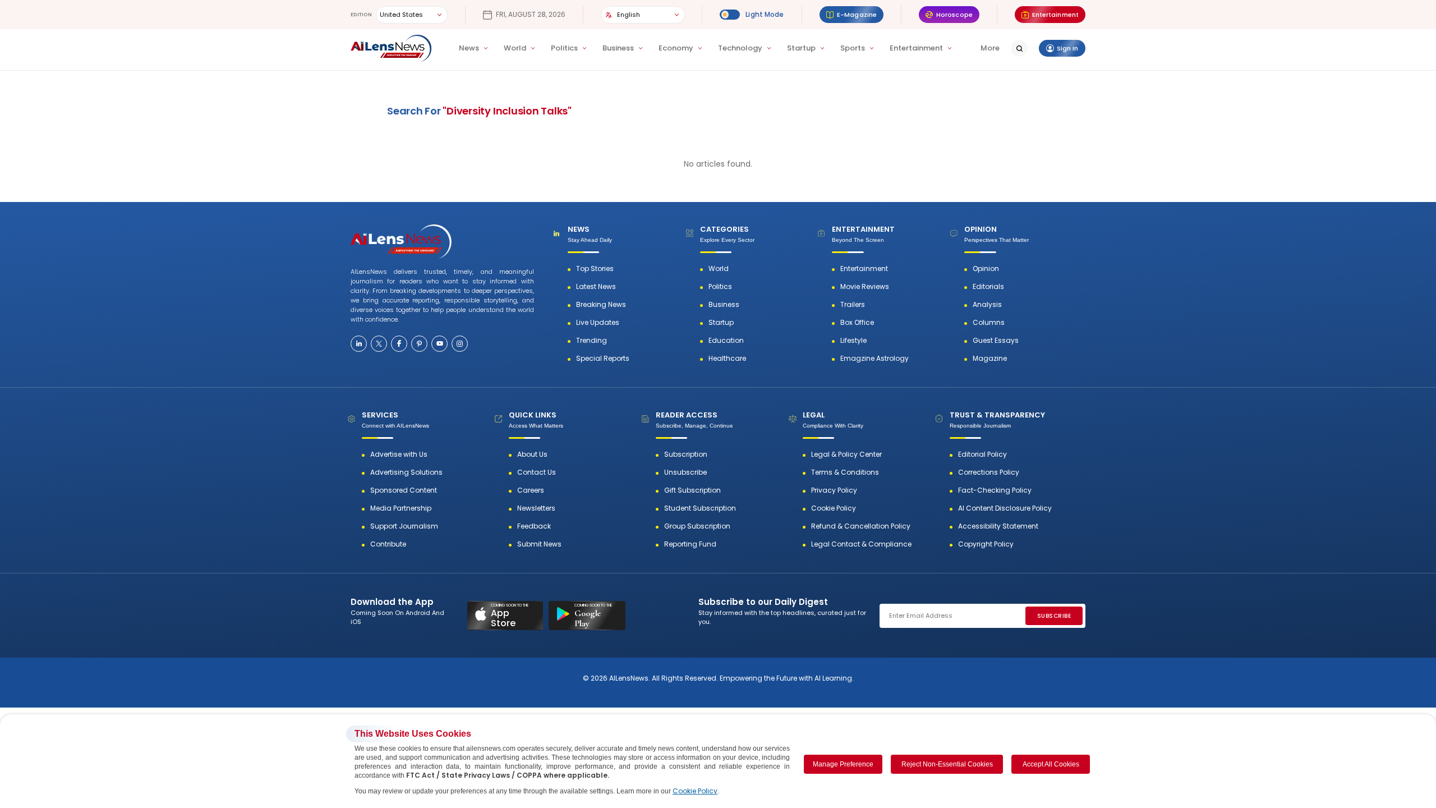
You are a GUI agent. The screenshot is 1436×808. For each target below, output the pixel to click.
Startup (801, 48)
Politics (564, 48)
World (515, 48)
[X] (379, 344)
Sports (852, 48)
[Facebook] (399, 344)
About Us (532, 454)
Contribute (388, 544)
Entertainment (916, 48)
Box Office (857, 322)
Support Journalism (404, 526)
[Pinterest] (419, 344)
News (469, 48)
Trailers (852, 304)
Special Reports (602, 358)
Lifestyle (853, 340)
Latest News (596, 286)
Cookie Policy (833, 508)
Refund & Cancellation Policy (860, 526)
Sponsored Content (403, 490)
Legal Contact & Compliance (861, 544)
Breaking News (601, 304)
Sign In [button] (1067, 48)
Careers (530, 490)
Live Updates (597, 322)
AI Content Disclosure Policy (1005, 508)
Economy (676, 48)
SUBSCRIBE (1054, 616)
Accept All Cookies (1051, 764)
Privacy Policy (834, 490)
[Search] (1019, 48)
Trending (591, 340)
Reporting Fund (690, 544)
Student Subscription (700, 508)
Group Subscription (697, 526)
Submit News (539, 544)
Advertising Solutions (406, 472)
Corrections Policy (988, 472)
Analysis (987, 304)
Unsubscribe (685, 472)
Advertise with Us (398, 454)
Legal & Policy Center (846, 454)
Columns (989, 322)
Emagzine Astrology (874, 358)
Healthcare (727, 358)
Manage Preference (843, 764)
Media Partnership (400, 508)
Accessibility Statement (998, 526)
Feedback (534, 526)
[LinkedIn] (359, 344)
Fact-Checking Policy (995, 490)
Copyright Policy (986, 544)
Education (726, 340)
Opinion (986, 268)
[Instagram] (460, 344)
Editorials (988, 286)
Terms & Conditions (845, 472)
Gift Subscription (692, 490)
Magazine (990, 358)
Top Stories (595, 268)
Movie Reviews (864, 286)
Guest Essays (996, 340)
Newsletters (536, 508)
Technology (740, 48)
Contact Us (536, 472)
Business (618, 48)
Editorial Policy (982, 454)
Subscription (685, 454)
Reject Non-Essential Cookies (947, 764)
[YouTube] (439, 344)
